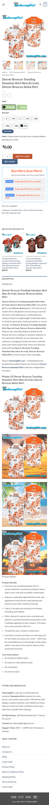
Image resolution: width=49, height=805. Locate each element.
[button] (3, 4)
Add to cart (22, 156)
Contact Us (7, 752)
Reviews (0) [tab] (7, 284)
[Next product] (4, 95)
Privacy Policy (8, 767)
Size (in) (5, 113)
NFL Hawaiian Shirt (17, 72)
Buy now (10, 161)
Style (4, 101)
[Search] (40, 4)
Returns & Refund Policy (13, 771)
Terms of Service (9, 781)
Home (4, 72)
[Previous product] (9, 95)
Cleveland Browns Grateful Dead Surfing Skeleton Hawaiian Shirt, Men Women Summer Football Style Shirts (12, 263)
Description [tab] (8, 279)
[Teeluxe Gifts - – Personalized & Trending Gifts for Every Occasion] (24, 4)
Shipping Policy (9, 777)
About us (6, 746)
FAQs (4, 756)
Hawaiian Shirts (17, 210)
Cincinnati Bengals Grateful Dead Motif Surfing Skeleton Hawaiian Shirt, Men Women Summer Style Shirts (36, 263)
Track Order (7, 761)
